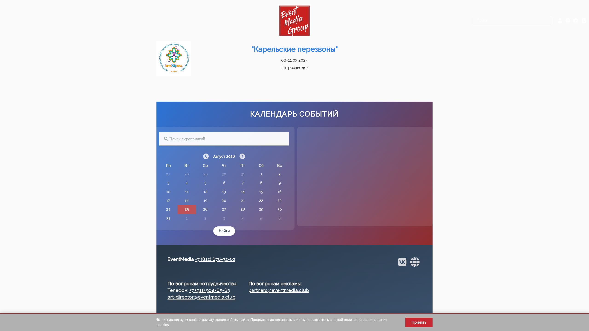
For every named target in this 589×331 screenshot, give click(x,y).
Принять (419, 322)
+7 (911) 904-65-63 (209, 290)
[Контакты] (584, 20)
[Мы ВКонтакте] (568, 20)
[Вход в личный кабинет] (560, 20)
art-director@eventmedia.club (201, 297)
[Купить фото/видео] (575, 20)
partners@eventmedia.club (278, 290)
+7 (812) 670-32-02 (215, 259)
